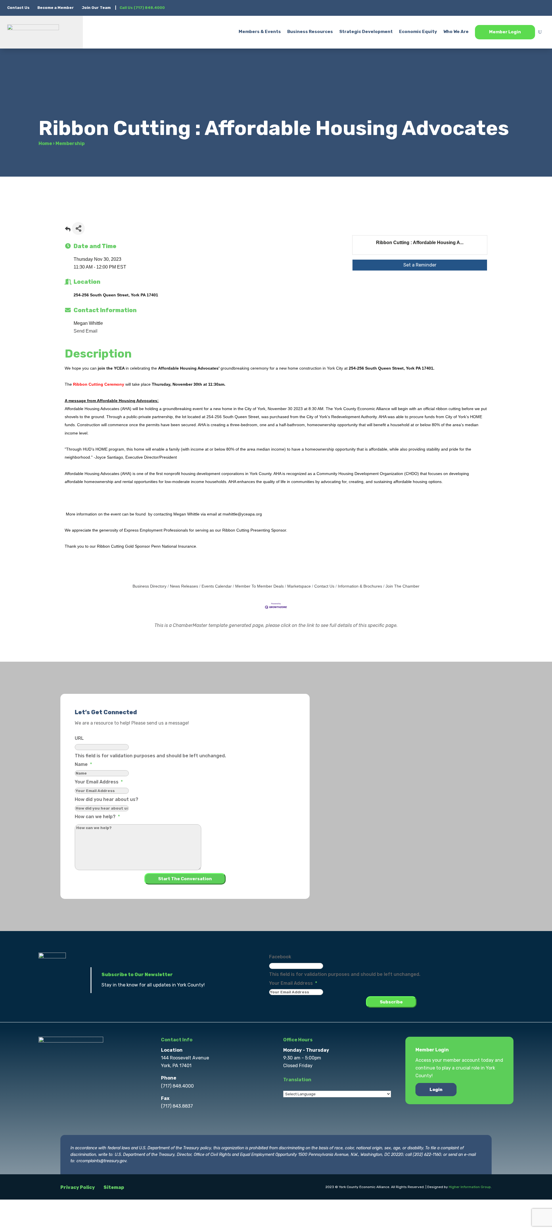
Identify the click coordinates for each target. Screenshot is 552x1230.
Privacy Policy (77, 1187)
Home (45, 143)
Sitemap (113, 1187)
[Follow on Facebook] (494, 7)
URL (79, 738)
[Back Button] (67, 230)
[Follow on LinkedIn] (528, 7)
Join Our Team (96, 7)
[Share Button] (78, 228)
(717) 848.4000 (177, 1086)
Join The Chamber (402, 586)
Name (83, 764)
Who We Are (456, 31)
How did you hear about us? (106, 799)
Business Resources (310, 31)
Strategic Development (366, 31)
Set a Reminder (419, 265)
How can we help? (97, 816)
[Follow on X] (505, 7)
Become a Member (55, 7)
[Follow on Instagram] (517, 7)
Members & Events (260, 31)
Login (436, 1089)
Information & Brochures (360, 586)
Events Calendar (217, 586)
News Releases (184, 586)
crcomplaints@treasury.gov (101, 1160)
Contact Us (18, 7)
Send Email (85, 331)
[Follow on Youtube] (540, 7)
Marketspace (299, 586)
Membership (70, 143)
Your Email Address (99, 782)
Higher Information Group (470, 1187)
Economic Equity (418, 31)
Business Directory (149, 586)
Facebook (280, 956)
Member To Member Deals (259, 586)
